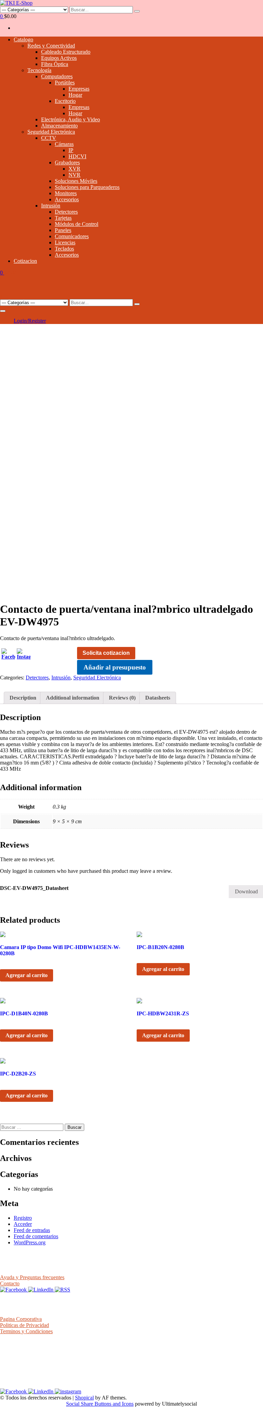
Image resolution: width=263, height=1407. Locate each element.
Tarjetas (63, 218)
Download (246, 891)
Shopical (84, 1398)
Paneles (63, 230)
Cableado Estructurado (65, 52)
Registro (23, 1218)
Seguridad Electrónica (51, 132)
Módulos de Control (76, 224)
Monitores (66, 193)
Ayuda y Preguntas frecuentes (32, 1277)
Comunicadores (72, 236)
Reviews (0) (122, 698)
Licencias (65, 242)
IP (70, 150)
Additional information (72, 698)
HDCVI (77, 156)
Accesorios (67, 199)
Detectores (66, 212)
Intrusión (50, 205)
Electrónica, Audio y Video (70, 119)
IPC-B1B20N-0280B (160, 947)
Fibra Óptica (54, 64)
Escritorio (65, 101)
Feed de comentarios (36, 1236)
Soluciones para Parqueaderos (87, 187)
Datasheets (157, 698)
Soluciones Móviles (76, 181)
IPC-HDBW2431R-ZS (163, 1013)
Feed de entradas (32, 1230)
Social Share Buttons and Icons (100, 1404)
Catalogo (23, 39)
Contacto (10, 1283)
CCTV (48, 138)
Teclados (64, 249)
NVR (74, 175)
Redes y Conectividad (51, 46)
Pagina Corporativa (21, 1319)
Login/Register (30, 321)
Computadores (57, 76)
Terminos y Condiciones (26, 1331)
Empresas (78, 89)
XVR (74, 169)
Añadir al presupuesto (115, 667)
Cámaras (64, 144)
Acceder (23, 1224)
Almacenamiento (59, 125)
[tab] (23, 698)
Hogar (75, 95)
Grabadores (67, 162)
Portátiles (65, 82)
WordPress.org (30, 1242)
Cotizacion (25, 261)
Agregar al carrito (26, 975)
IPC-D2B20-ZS (18, 1074)
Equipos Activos (59, 58)
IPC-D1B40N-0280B (24, 1013)
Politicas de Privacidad (24, 1325)
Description (23, 698)
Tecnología (39, 70)
